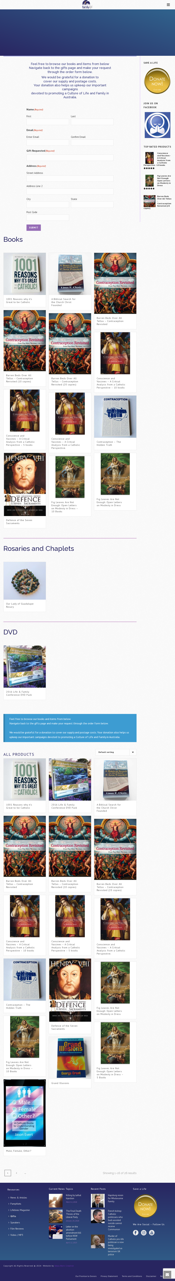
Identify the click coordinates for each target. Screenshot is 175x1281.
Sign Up (87, 513)
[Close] (117, 436)
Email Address (71, 494)
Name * (66, 479)
